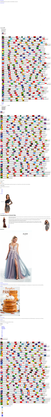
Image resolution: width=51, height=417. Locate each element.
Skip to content (2, 0)
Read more (1, 319)
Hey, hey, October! (2, 317)
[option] (5, 37)
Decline (3, 185)
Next (2, 193)
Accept (1, 185)
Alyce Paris (1, 282)
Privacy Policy (3, 327)
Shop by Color (3, 30)
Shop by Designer (4, 29)
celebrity (4, 213)
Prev (1, 193)
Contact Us (3, 326)
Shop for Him (3, 31)
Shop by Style (3, 107)
